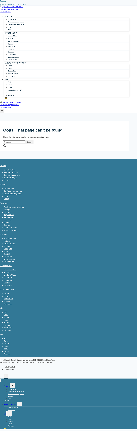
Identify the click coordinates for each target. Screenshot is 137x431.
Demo (10, 85)
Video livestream (13, 57)
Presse (6, 322)
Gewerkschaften (10, 270)
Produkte (3, 166)
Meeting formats (13, 73)
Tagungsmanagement (11, 172)
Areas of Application (7, 289)
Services (10, 27)
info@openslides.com (7, 4)
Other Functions (9, 261)
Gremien (7, 225)
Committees (12, 54)
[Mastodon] (3, 2)
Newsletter (8, 327)
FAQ (9, 82)
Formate (7, 283)
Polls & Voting (12, 36)
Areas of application (10, 404)
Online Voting (12, 19)
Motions (10, 38)
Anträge (7, 210)
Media (6, 349)
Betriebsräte (8, 280)
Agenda (10, 44)
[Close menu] (0, 380)
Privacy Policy (10, 367)
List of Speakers (9, 243)
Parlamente (8, 277)
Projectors (11, 49)
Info (1, 308)
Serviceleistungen (10, 177)
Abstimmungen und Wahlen (14, 207)
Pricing (10, 30)
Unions (10, 65)
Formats (7, 301)
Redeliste (7, 212)
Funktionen (4, 203)
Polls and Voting (10, 238)
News (6, 320)
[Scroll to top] (2, 376)
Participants (11, 46)
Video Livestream (10, 259)
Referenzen (8, 285)
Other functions (13, 59)
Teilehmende (8, 217)
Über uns (7, 330)
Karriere (7, 325)
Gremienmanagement (11, 175)
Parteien (7, 272)
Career (10, 93)
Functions (3, 234)
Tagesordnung (9, 215)
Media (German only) (15, 90)
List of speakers (13, 41)
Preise (6, 180)
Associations (12, 71)
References (11, 76)
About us (11, 95)
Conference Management (16, 22)
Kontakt (6, 317)
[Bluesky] (5, 2)
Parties (10, 68)
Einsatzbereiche (6, 266)
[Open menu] (2, 111)
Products (3, 184)
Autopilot (11, 52)
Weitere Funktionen (11, 230)
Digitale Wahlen (9, 170)
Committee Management (16, 24)
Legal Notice (9, 369)
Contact (10, 87)
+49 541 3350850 (20, 4)
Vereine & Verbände (11, 275)
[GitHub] (1, 2)
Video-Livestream (10, 227)
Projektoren (8, 220)
